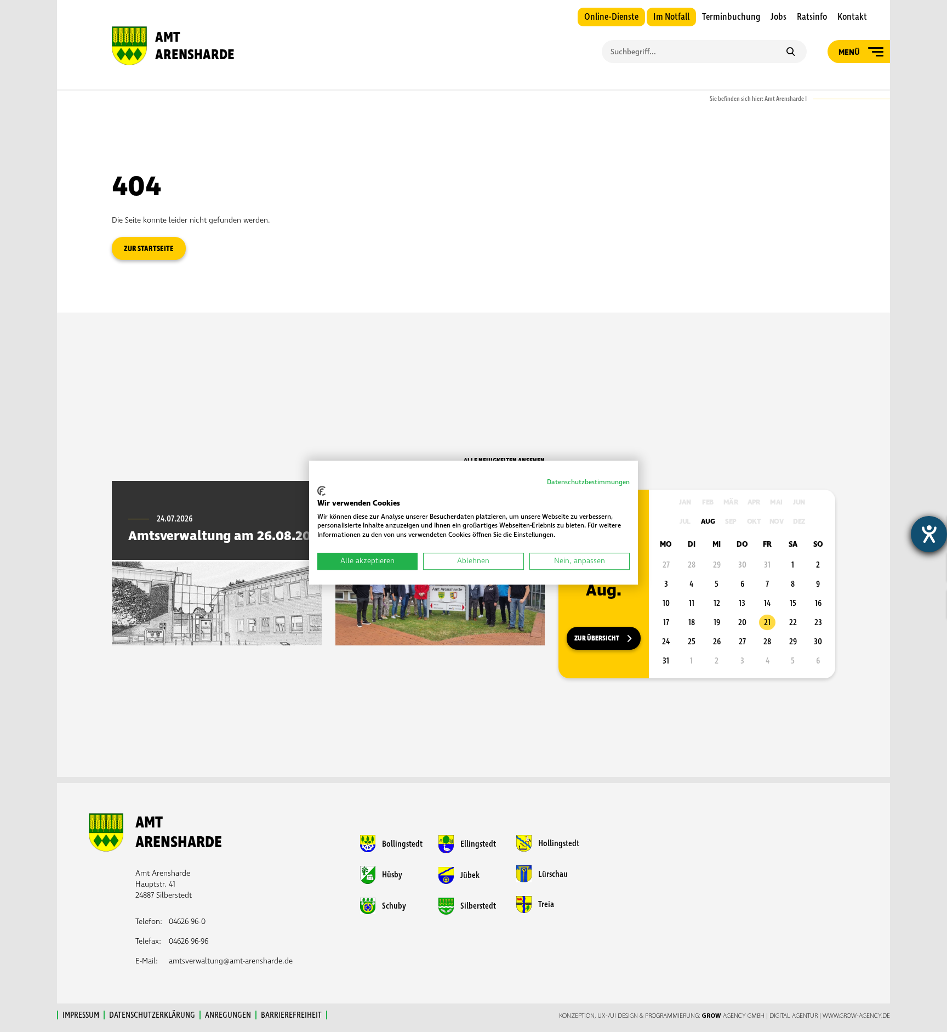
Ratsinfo (812, 17)
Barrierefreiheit (291, 1015)
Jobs (778, 17)
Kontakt (852, 17)
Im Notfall (671, 17)
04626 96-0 (187, 921)
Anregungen (228, 1015)
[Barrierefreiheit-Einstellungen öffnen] (929, 534)
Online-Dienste (611, 17)
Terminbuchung (731, 17)
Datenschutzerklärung (152, 1015)
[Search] (790, 52)
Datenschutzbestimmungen (588, 482)
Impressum (80, 1015)
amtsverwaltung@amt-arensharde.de (231, 961)
